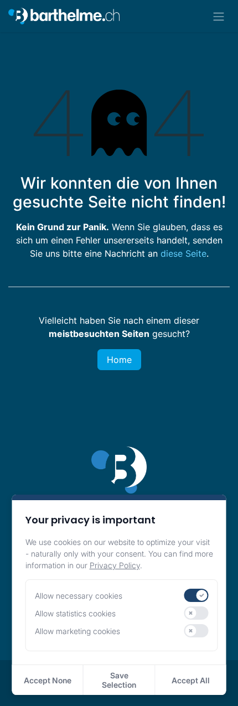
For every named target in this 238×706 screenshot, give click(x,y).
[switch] (196, 595)
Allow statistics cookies (75, 613)
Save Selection (119, 680)
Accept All (191, 680)
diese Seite (183, 253)
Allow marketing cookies (77, 631)
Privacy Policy (115, 565)
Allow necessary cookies (78, 595)
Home (119, 359)
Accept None (47, 680)
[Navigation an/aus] (219, 16)
